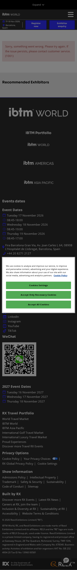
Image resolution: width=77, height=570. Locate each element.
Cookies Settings (38, 285)
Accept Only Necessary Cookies (38, 294)
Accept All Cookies (38, 304)
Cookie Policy (60, 275)
